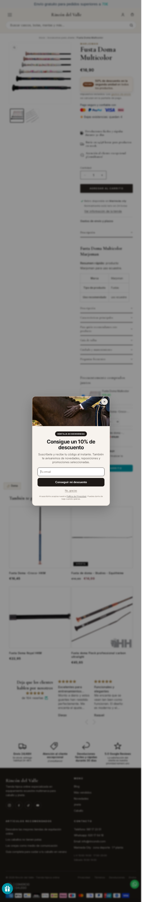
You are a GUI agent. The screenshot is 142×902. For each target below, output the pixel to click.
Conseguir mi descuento (71, 482)
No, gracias (71, 490)
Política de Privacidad (76, 496)
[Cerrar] (104, 401)
